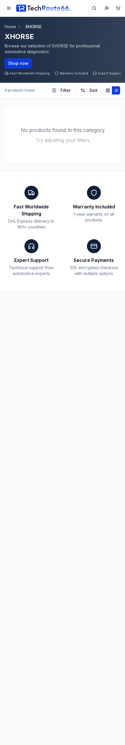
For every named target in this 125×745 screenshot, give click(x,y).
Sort (93, 90)
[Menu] (8, 8)
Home (10, 26)
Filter (65, 90)
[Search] (94, 8)
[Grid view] (108, 90)
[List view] (116, 90)
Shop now (18, 63)
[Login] (107, 8)
